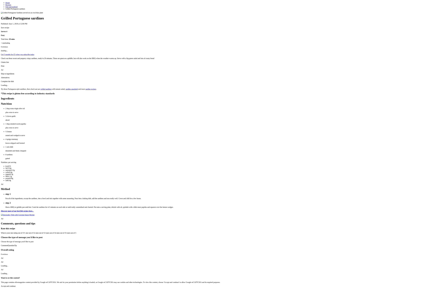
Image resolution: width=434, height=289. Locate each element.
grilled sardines (46, 89)
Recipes (8, 5)
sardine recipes (90, 89)
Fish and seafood (11, 7)
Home (7, 3)
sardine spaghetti (72, 89)
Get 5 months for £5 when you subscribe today (17, 54)
